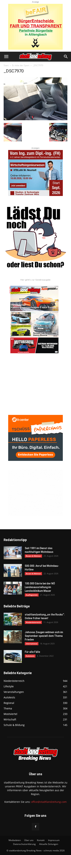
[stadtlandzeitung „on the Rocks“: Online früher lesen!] (13, 619)
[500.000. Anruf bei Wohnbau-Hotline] (13, 570)
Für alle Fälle (32, 651)
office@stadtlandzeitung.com (49, 802)
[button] (6, 57)
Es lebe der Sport (20, 65)
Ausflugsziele (32, 595)
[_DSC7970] (35, 119)
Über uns (28, 840)
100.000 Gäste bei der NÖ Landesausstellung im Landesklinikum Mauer (40, 587)
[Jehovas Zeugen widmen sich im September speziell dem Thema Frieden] (13, 636)
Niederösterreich (33, 622)
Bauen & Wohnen (33, 556)
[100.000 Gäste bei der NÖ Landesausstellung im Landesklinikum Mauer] (13, 588)
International (31, 643)
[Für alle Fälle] (13, 656)
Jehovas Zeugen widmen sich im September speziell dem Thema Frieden (44, 636)
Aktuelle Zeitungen (48, 844)
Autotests (30, 656)
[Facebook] (35, 826)
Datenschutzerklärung (24, 844)
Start (6, 65)
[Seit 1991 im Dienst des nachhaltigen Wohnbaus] (13, 552)
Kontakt (41, 840)
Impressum (54, 840)
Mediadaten (15, 840)
